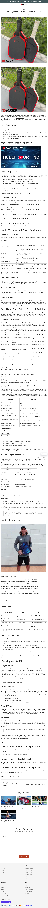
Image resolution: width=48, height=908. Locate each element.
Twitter (2, 870)
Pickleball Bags (28, 870)
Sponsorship (27, 893)
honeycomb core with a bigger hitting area (13, 324)
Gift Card (3, 887)
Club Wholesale (28, 891)
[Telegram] (13, 776)
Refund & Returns (29, 889)
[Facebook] (6, 776)
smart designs (28, 239)
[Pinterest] (8, 776)
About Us (3, 885)
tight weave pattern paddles (25, 300)
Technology (3, 891)
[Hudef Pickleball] (24, 5)
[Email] (18, 776)
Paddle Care (3, 893)
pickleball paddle (32, 119)
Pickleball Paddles (29, 868)
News (24, 9)
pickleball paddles (23, 115)
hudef (32, 115)
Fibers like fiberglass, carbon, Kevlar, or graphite (13, 179)
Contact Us (27, 887)
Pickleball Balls (28, 876)
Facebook (3, 868)
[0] (45, 4)
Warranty (3, 889)
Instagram (3, 872)
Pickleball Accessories (30, 878)
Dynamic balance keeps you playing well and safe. (14, 678)
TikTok (2, 874)
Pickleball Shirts (28, 874)
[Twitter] (11, 776)
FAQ (26, 885)
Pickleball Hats (28, 872)
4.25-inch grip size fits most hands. (10, 698)
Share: (2, 776)
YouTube (3, 876)
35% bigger (25, 272)
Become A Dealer (5, 895)
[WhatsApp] (16, 776)
